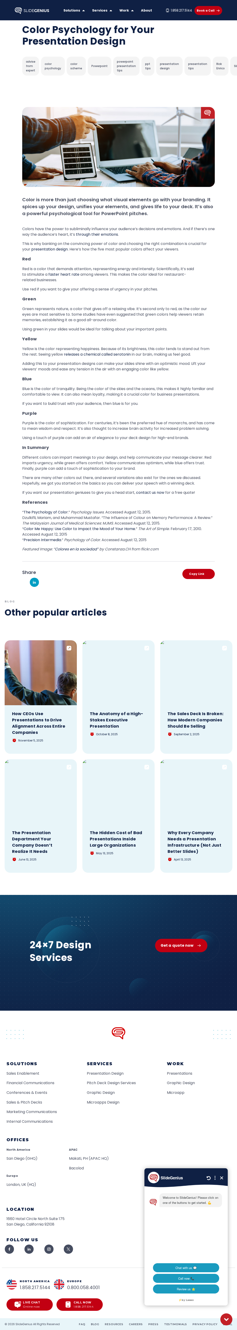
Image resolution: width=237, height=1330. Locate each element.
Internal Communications (29, 1121)
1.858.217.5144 (181, 10)
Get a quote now (177, 945)
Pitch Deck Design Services (111, 1083)
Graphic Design (101, 1092)
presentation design (49, 249)
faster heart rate (63, 274)
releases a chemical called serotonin (97, 354)
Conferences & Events (26, 1092)
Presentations (179, 1073)
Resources (114, 1324)
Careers (136, 1324)
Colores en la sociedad (76, 549)
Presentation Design (105, 1073)
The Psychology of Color (46, 512)
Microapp (175, 1092)
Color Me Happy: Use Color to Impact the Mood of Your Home (79, 528)
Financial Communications (30, 1083)
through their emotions (97, 234)
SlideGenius (24, 1324)
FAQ (82, 1324)
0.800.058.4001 (83, 1287)
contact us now (150, 492)
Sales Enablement (22, 1073)
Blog (95, 1324)
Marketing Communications (31, 1111)
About (146, 10)
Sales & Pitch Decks (24, 1102)
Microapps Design (103, 1102)
